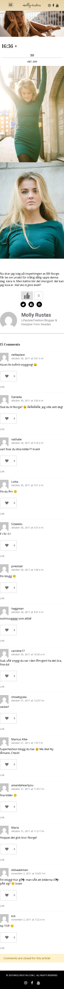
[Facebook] (53, 5)
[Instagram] (49, 5)
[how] (32, 114)
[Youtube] (57, 5)
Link (2, 386)
